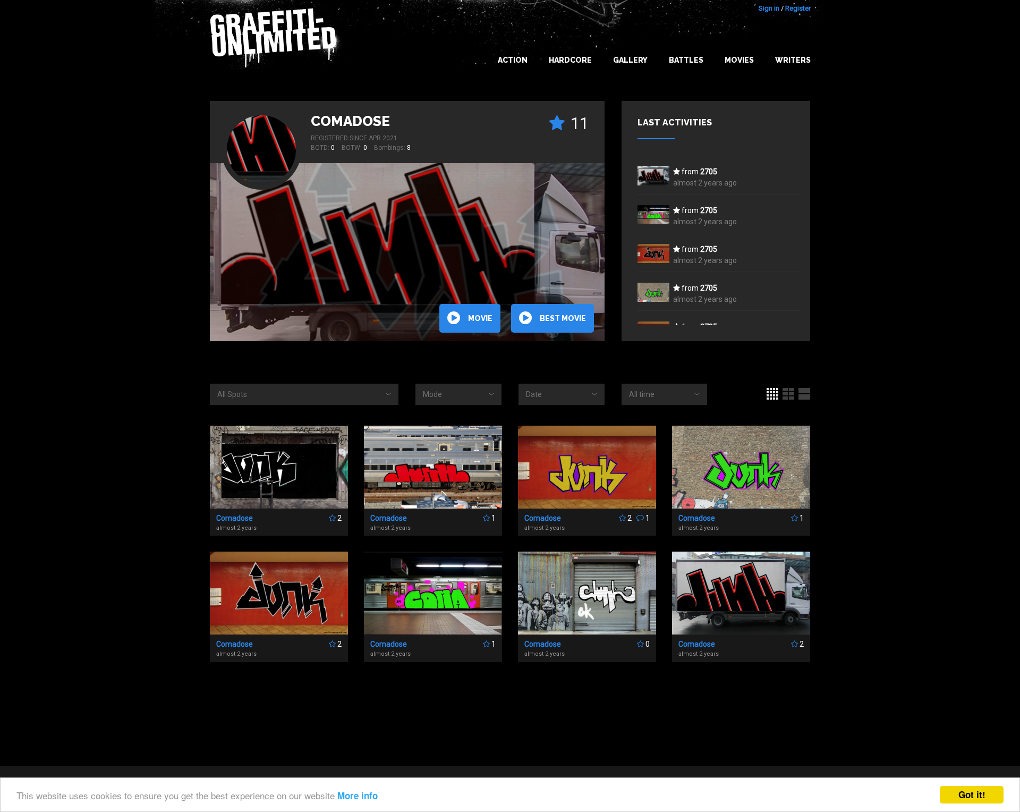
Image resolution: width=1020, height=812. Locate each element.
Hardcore (570, 60)
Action (513, 60)
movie (480, 318)
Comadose (350, 121)
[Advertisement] (977, 601)
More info (357, 795)
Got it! (971, 794)
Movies (739, 60)
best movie (563, 318)
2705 (708, 171)
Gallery (630, 60)
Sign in (769, 8)
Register (798, 8)
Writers (793, 60)
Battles (686, 60)
